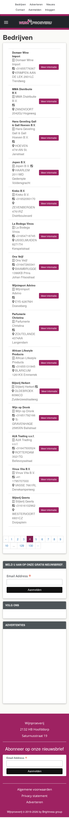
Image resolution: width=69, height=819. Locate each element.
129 (22, 545)
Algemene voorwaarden (34, 789)
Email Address (19, 575)
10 (6, 545)
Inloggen (50, 9)
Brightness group (52, 811)
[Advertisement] (34, 666)
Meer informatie (49, 66)
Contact (20, 9)
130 (31, 545)
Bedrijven (20, 4)
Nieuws (50, 4)
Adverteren (36, 4)
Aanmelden (35, 9)
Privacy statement (34, 796)
